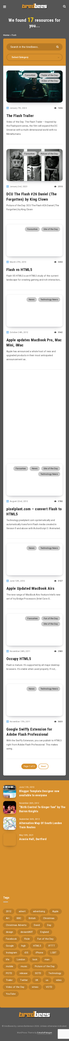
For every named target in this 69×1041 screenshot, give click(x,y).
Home (6, 35)
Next (43, 766)
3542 (60, 332)
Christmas (49, 918)
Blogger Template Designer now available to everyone (39, 793)
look (35, 959)
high (23, 945)
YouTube (11, 993)
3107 (60, 581)
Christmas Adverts (16, 925)
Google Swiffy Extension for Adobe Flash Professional (29, 732)
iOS (26, 952)
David (37, 925)
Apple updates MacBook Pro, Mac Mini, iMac (34, 342)
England (44, 932)
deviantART (27, 932)
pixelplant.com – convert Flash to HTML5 (34, 511)
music (24, 966)
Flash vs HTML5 (19, 269)
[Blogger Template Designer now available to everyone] (9, 791)
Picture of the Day (49, 154)
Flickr (27, 938)
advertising (39, 911)
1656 (60, 108)
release (24, 973)
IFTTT (51, 945)
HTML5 (37, 945)
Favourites (30, 75)
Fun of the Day (51, 618)
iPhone (39, 952)
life (7, 959)
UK (36, 980)
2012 (8, 911)
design (9, 932)
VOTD (49, 987)
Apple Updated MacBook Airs (30, 588)
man (47, 959)
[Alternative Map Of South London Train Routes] (9, 823)
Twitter (24, 980)
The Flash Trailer (20, 115)
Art (7, 918)
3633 (60, 721)
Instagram (11, 952)
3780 (60, 501)
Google (10, 945)
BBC (19, 918)
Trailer (9, 980)
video (59, 980)
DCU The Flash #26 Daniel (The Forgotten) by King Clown (31, 196)
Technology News (49, 299)
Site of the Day (51, 229)
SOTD (38, 973)
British (32, 918)
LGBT (53, 952)
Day (49, 925)
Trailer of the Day (49, 75)
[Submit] (57, 46)
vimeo (35, 987)
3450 (60, 262)
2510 (60, 186)
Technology (54, 973)
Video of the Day (50, 81)
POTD (9, 973)
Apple (55, 911)
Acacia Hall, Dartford (33, 839)
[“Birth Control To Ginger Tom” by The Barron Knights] (9, 807)
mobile (9, 966)
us (47, 980)
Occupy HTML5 (18, 659)
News (31, 299)
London (21, 959)
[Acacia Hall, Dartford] (9, 839)
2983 (60, 651)
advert (22, 911)
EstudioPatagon (44, 1033)
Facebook (11, 938)
